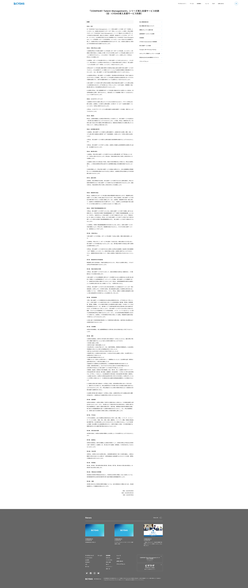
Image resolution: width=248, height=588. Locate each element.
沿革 (86, 564)
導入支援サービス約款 (145, 45)
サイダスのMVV (88, 557)
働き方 (107, 564)
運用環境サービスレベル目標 (147, 33)
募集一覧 (108, 568)
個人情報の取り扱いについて (147, 26)
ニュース (207, 3)
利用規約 (142, 37)
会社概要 (87, 560)
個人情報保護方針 (144, 22)
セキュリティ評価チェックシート (120, 579)
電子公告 (87, 566)
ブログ (213, 3)
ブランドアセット (144, 61)
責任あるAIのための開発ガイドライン (149, 57)
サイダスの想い (109, 560)
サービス (192, 3)
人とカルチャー (109, 566)
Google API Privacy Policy (148, 49)
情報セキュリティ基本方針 (146, 30)
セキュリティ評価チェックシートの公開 (150, 53)
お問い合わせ (221, 3)
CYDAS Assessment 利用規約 (148, 41)
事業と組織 (108, 562)
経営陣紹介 (87, 562)
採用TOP (108, 557)
